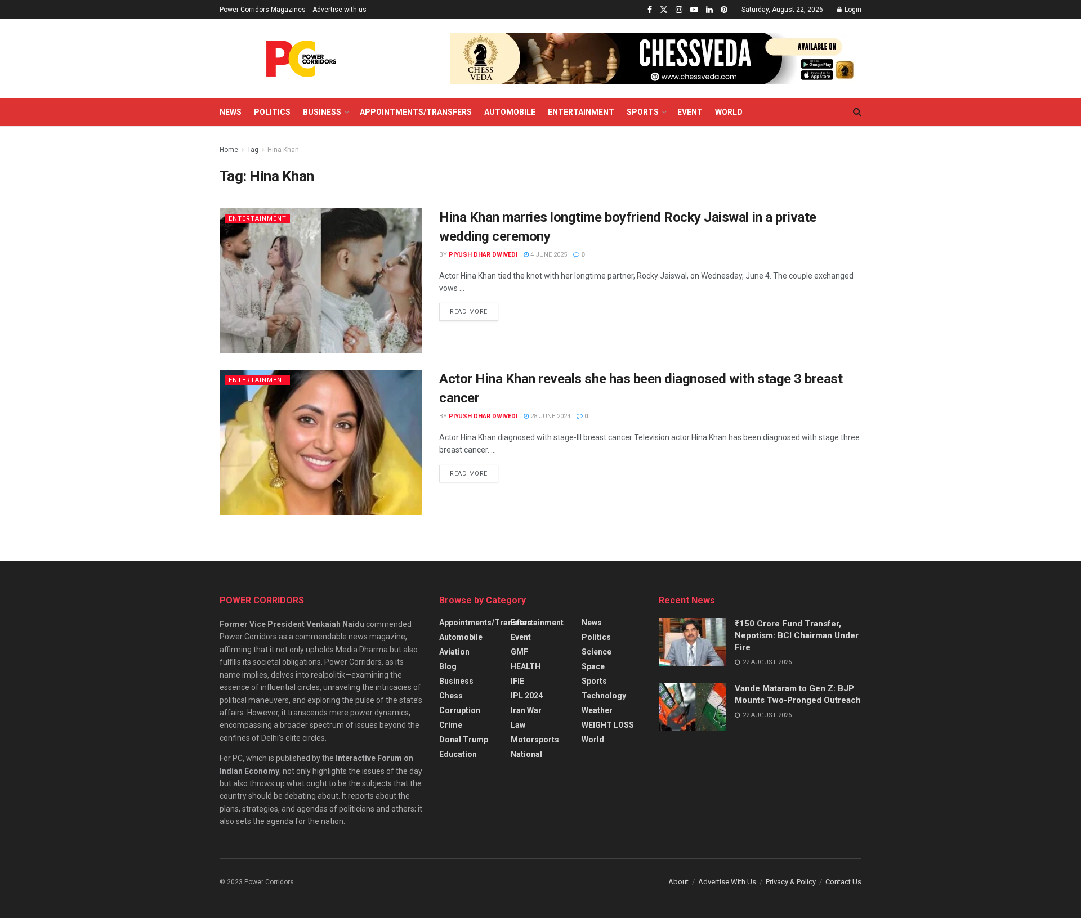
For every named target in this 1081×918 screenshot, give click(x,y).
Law (518, 724)
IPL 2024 (527, 695)
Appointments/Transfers (416, 112)
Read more (474, 309)
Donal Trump (463, 739)
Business (322, 112)
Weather (597, 710)
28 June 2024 (549, 416)
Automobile (509, 112)
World (729, 112)
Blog (448, 666)
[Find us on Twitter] (664, 10)
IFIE (517, 681)
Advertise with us (339, 10)
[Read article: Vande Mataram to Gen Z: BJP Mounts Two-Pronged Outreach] (692, 707)
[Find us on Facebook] (649, 10)
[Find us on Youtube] (694, 10)
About (678, 881)
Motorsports (535, 739)
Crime (450, 724)
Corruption (459, 710)
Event (690, 112)
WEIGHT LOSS (608, 724)
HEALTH (525, 666)
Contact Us (843, 881)
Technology (604, 695)
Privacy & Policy (791, 881)
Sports (643, 112)
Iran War (526, 710)
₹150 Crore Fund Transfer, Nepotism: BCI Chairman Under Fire (797, 635)
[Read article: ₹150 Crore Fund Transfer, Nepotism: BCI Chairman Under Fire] (692, 642)
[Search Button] (857, 112)
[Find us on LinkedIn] (709, 10)
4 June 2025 (548, 254)
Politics (272, 112)
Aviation (454, 651)
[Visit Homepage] (301, 58)
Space (593, 666)
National (526, 754)
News (231, 112)
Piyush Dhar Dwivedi (483, 254)
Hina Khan (283, 150)
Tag (252, 150)
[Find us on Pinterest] (724, 10)
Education (458, 754)
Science (596, 651)
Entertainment (581, 112)
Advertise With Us (727, 881)
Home (229, 150)
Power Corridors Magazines (263, 10)
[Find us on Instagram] (679, 10)
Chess (451, 695)
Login (852, 10)
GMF (519, 651)
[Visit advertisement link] (655, 58)
